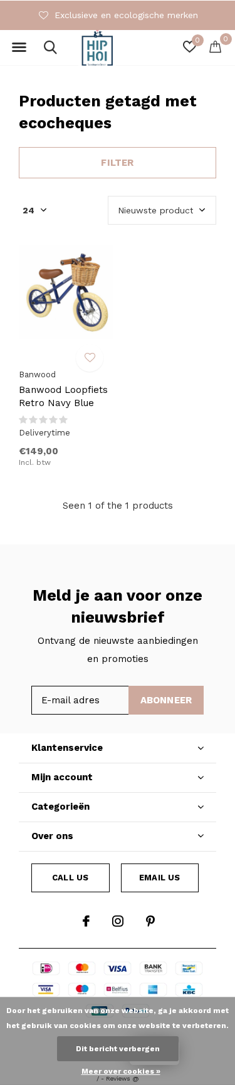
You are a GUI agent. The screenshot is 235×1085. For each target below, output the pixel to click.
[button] (19, 47)
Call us (70, 877)
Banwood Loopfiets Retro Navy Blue (63, 396)
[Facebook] (86, 921)
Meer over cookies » (120, 1071)
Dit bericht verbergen (118, 1048)
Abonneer (166, 700)
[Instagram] (117, 921)
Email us (159, 877)
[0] (215, 46)
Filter (117, 162)
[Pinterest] (150, 921)
